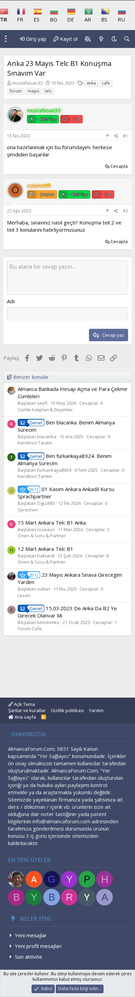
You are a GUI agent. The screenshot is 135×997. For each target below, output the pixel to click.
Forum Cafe (30, 628)
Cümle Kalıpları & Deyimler (45, 409)
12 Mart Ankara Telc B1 (45, 548)
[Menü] (4, 39)
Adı (10, 301)
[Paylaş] (116, 136)
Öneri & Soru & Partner (42, 536)
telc (48, 91)
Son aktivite (28, 956)
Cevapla (119, 166)
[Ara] (127, 39)
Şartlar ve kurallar (27, 710)
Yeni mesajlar (31, 935)
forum (16, 91)
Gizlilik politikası (67, 710)
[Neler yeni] (101, 39)
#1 (125, 136)
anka (91, 83)
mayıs (33, 91)
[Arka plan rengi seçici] (87, 39)
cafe (106, 83)
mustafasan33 (27, 83)
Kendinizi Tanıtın (35, 443)
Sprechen (28, 510)
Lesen (24, 595)
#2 (125, 211)
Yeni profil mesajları (38, 945)
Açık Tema (24, 704)
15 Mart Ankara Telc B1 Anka (52, 522)
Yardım (96, 710)
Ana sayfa (25, 717)
